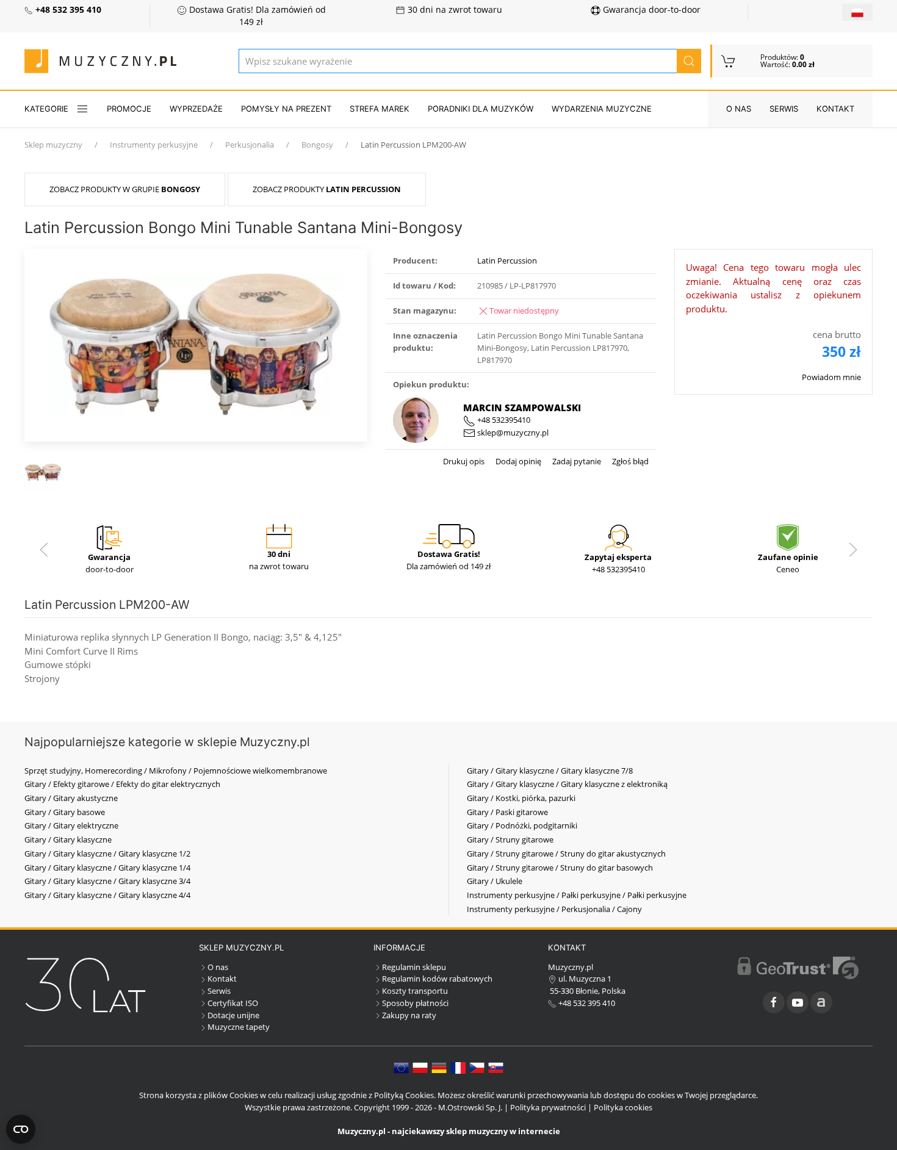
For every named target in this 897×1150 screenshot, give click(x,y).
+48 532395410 (502, 419)
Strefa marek (379, 108)
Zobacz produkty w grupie (124, 189)
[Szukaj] (689, 61)
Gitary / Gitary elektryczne (71, 825)
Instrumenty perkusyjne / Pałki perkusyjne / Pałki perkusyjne (576, 894)
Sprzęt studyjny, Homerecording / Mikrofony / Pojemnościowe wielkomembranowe (175, 770)
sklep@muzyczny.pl (512, 432)
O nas (738, 108)
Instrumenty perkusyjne (154, 144)
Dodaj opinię (517, 461)
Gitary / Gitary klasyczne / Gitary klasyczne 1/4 (107, 867)
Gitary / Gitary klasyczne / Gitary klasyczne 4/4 (107, 894)
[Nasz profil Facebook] (774, 1002)
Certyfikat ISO (232, 1002)
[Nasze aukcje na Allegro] (821, 1002)
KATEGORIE (46, 108)
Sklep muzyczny (53, 144)
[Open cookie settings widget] (20, 1129)
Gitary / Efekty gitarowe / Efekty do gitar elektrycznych (122, 783)
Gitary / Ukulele (494, 880)
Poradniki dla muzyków (480, 108)
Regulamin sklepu (414, 966)
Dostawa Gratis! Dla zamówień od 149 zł (256, 15)
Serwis (783, 108)
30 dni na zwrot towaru (453, 9)
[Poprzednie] (44, 549)
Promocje (129, 108)
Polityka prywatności (548, 1107)
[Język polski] (420, 1067)
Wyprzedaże (196, 108)
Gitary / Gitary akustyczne (71, 797)
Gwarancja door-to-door (650, 9)
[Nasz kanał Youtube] (798, 1002)
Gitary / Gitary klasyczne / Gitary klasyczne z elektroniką (567, 783)
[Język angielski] (401, 1067)
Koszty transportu (415, 990)
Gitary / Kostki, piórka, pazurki (521, 797)
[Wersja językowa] (857, 12)
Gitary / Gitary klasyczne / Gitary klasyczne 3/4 (107, 880)
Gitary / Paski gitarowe (507, 812)
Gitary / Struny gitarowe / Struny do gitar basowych (560, 867)
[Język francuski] (458, 1067)
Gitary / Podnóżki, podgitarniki (522, 825)
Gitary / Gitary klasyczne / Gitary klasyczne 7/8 (550, 770)
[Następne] (853, 549)
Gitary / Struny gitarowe (510, 839)
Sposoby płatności (415, 1002)
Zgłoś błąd (629, 461)
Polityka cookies (623, 1107)
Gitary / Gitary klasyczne (68, 839)
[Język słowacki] (495, 1067)
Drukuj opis (464, 461)
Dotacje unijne (233, 1015)
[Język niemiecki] (439, 1067)
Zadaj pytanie (575, 461)
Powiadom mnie (831, 377)
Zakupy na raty (409, 1015)
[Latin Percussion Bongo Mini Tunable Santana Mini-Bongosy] (196, 344)
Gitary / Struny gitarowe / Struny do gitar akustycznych (566, 853)
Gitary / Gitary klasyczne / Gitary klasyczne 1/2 (107, 853)
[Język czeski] (477, 1067)
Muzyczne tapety (238, 1026)
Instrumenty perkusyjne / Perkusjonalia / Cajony (554, 909)
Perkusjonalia (249, 144)
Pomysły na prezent (286, 108)
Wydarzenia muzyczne (602, 108)
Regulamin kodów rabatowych (437, 978)
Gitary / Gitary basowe (64, 812)
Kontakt (835, 108)
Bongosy (317, 144)
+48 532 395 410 (586, 1002)
